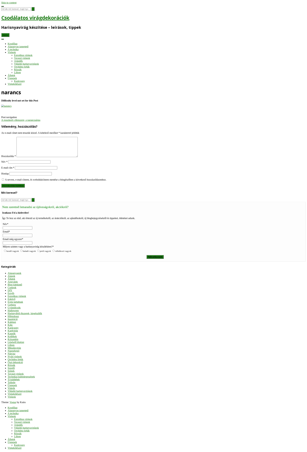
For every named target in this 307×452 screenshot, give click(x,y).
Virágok (12, 52)
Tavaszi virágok (22, 58)
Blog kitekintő (15, 284)
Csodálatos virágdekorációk (35, 17)
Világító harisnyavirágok (26, 63)
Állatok (11, 75)
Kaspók (12, 333)
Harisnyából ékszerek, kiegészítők (25, 313)
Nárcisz (11, 353)
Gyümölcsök (14, 307)
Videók (11, 388)
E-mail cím (7, 167)
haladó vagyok (29, 251)
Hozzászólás (8, 156)
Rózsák (18, 69)
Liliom (17, 72)
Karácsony (19, 81)
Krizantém (13, 339)
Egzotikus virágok (23, 55)
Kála (10, 325)
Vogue (13, 402)
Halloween (13, 310)
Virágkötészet (14, 84)
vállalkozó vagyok (63, 251)
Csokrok (12, 287)
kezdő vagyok (13, 251)
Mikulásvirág (14, 348)
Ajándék (18, 61)
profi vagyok (45, 251)
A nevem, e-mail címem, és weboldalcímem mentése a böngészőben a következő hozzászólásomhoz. (55, 179)
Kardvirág (13, 330)
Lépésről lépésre (16, 342)
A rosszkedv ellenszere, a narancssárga (20, 120)
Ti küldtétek (14, 379)
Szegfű (11, 368)
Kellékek (12, 336)
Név (4, 161)
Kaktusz (12, 322)
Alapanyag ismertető (18, 46)
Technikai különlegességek (21, 376)
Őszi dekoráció (15, 362)
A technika (13, 49)
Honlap (5, 173)
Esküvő (11, 299)
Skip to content (8, 2)
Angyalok (13, 281)
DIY (10, 290)
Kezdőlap (12, 43)
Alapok (11, 276)
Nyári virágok (15, 356)
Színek (11, 371)
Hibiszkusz (13, 316)
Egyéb (11, 293)
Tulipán (11, 382)
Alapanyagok (14, 273)
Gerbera (12, 304)
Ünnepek (12, 78)
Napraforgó (13, 350)
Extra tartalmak (15, 302)
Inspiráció (13, 319)
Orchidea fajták (22, 66)
